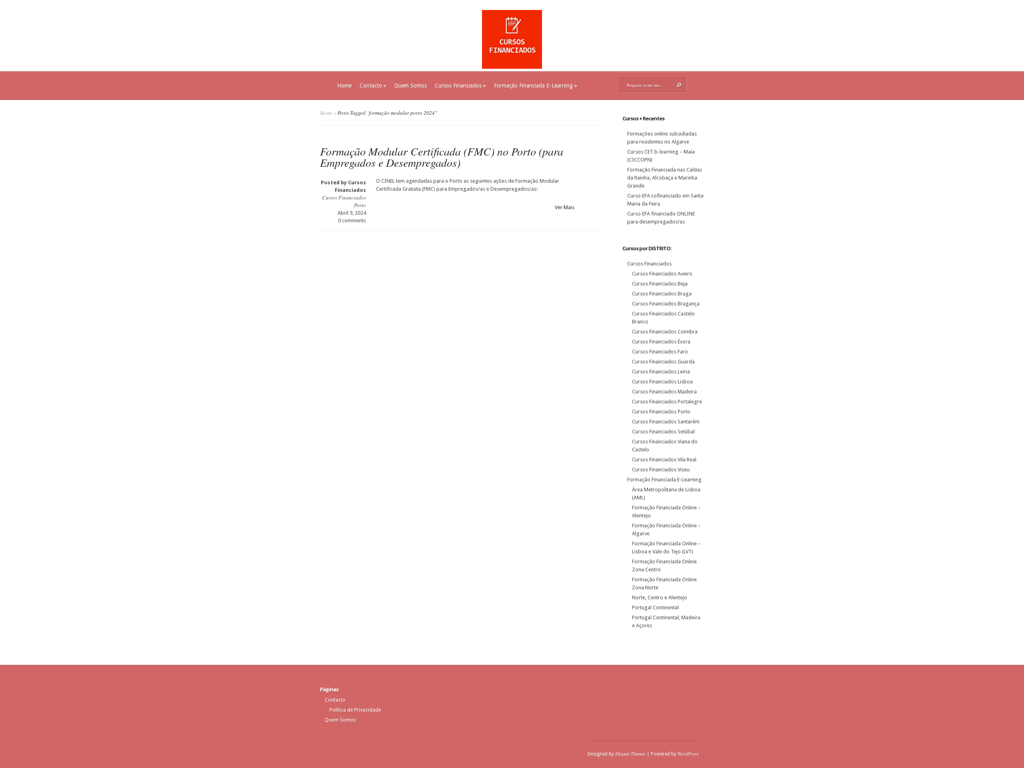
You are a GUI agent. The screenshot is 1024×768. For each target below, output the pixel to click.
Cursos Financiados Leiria (661, 372)
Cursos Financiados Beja (660, 284)
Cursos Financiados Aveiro (662, 274)
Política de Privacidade (355, 710)
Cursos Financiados (460, 85)
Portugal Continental (655, 607)
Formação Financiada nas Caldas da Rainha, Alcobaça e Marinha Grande (664, 178)
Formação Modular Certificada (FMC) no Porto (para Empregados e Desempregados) (441, 157)
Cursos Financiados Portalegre (667, 402)
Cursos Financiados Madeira (664, 392)
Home (344, 85)
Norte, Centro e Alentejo (659, 597)
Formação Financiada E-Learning (535, 85)
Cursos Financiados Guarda (663, 362)
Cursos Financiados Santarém (666, 422)
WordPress (688, 753)
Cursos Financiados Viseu (661, 470)
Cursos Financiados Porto (661, 412)
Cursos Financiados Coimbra (665, 332)
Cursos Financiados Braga (662, 294)
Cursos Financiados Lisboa (662, 382)
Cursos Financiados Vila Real (664, 460)
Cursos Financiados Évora (661, 342)
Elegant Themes (630, 753)
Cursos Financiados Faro (660, 352)
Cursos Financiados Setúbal (663, 432)
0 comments (352, 220)
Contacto (373, 85)
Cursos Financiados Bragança (666, 304)
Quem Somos (410, 85)
